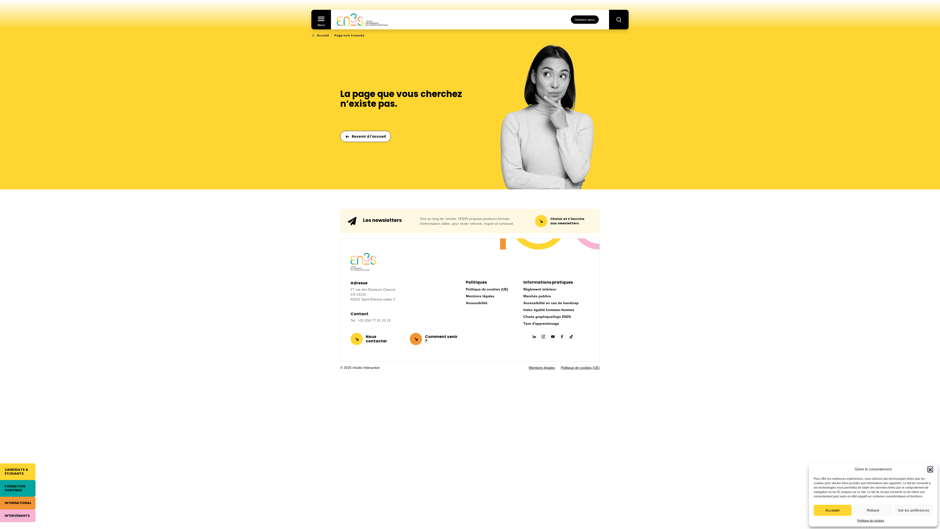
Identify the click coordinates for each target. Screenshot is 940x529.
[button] (930, 469)
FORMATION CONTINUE (15, 488)
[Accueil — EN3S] (362, 19)
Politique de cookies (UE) (487, 289)
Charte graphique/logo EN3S (547, 317)
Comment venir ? (441, 339)
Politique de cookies (870, 520)
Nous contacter (376, 339)
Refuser (873, 510)
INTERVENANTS (17, 515)
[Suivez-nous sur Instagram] (543, 336)
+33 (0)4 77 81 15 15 (374, 320)
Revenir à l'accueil (369, 136)
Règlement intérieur (539, 289)
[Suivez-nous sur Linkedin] (534, 336)
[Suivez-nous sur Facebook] (562, 336)
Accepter (832, 510)
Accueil (323, 35)
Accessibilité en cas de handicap (551, 303)
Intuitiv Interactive (366, 368)
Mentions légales (480, 296)
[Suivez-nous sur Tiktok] (571, 336)
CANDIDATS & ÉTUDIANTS (16, 471)
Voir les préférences (913, 510)
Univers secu (585, 20)
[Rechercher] (619, 19)
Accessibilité (476, 303)
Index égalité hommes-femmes (548, 310)
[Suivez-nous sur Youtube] (552, 336)
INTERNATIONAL (18, 503)
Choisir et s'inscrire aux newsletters (567, 221)
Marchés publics (537, 296)
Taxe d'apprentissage (541, 323)
